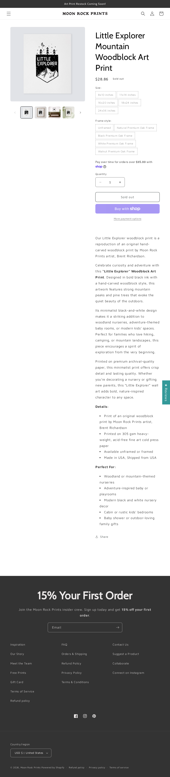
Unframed (104, 127)
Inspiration (17, 644)
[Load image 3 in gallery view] (55, 113)
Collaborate (121, 663)
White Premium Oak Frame (115, 143)
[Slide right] (80, 112)
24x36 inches (106, 110)
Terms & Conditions (75, 682)
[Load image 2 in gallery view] (41, 113)
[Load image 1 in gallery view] (27, 113)
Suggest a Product (126, 654)
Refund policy (20, 700)
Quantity (101, 174)
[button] (8, 13)
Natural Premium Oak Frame (135, 127)
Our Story (17, 654)
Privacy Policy (72, 672)
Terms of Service (22, 691)
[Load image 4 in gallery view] (69, 113)
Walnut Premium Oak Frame (116, 151)
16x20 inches (106, 102)
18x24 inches (129, 102)
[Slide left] (14, 112)
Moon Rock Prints (31, 767)
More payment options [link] (127, 218)
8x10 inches (105, 94)
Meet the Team (21, 663)
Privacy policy (97, 767)
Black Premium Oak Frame (115, 135)
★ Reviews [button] (166, 392)
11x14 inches (127, 94)
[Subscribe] (117, 627)
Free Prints (18, 672)
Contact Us (120, 644)
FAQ (64, 644)
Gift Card (16, 682)
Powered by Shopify (53, 767)
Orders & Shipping (74, 654)
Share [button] (104, 536)
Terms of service (119, 767)
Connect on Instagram (128, 672)
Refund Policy (71, 663)
